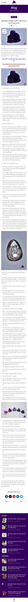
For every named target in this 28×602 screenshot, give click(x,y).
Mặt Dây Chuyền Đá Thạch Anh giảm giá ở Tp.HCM (16, 549)
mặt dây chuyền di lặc (14, 492)
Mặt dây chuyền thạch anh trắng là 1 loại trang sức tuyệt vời (17, 592)
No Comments (17, 521)
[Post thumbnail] (4, 520)
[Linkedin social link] (17, 496)
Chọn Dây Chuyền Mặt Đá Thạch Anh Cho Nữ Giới (16, 560)
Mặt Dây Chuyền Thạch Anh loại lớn (17, 519)
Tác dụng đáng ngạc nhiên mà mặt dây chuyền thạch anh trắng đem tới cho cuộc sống (17, 576)
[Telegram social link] (21, 496)
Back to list (14, 501)
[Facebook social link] (6, 496)
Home (11, 10)
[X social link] (10, 496)
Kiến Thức (16, 10)
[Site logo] (14, 2)
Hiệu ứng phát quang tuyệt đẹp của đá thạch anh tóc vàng (17, 567)
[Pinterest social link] (14, 496)
